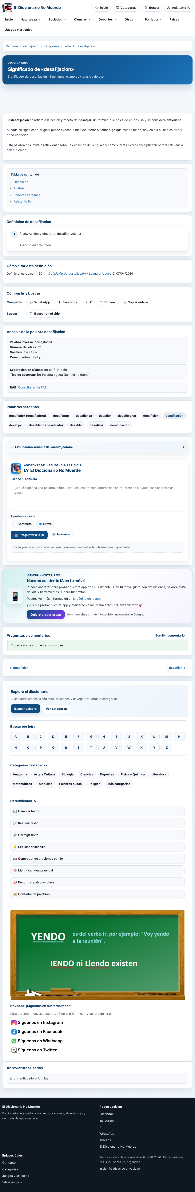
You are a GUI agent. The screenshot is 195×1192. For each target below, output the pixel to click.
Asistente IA (22, 201)
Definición (21, 182)
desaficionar (127, 416)
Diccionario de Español (22, 46)
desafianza (84, 416)
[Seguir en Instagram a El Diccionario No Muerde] (97, 955)
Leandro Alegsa (100, 273)
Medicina (45, 784)
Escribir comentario (170, 635)
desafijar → (177, 668)
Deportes (107, 774)
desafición (151, 416)
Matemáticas (22, 784)
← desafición (19, 668)
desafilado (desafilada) (46, 425)
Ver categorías (57, 709)
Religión (95, 784)
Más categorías (118, 784)
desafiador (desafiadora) (27, 416)
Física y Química (133, 774)
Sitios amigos (12, 1182)
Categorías (51, 46)
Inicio (9, 19)
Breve (47, 524)
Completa (25, 524)
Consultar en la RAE (32, 387)
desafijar (15, 425)
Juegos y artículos (18, 30)
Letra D (68, 46)
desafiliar (96, 425)
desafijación (87, 46)
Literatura (159, 774)
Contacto (9, 1162)
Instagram (106, 1120)
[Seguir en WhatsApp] (37, 1041)
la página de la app (87, 598)
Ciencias (86, 774)
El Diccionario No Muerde (117, 1146)
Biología (68, 774)
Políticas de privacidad (124, 1168)
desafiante (61, 416)
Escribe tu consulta (24, 479)
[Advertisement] (97, 97)
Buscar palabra (25, 709)
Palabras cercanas (27, 195)
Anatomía (20, 774)
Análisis (19, 188)
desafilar (76, 425)
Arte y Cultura (44, 774)
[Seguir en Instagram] (37, 1022)
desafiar (105, 416)
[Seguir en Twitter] (37, 1050)
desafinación (119, 425)
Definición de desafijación (67, 273)
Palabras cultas (70, 784)
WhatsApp (106, 1133)
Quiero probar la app (45, 614)
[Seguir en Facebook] (37, 1031)
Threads (105, 1140)
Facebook (106, 1114)
